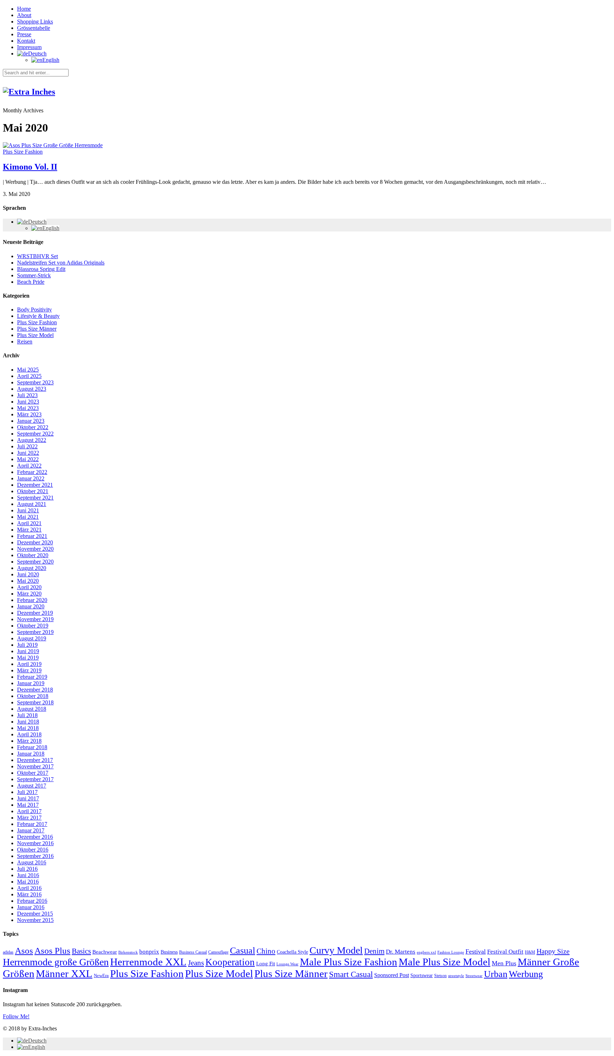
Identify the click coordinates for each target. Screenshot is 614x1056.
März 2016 (29, 894)
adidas (8, 952)
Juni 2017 (28, 798)
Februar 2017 (32, 824)
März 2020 (29, 594)
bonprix (149, 951)
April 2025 (29, 376)
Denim (374, 951)
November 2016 (35, 843)
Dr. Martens (400, 951)
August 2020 (31, 568)
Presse (24, 34)
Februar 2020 (32, 600)
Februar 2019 (32, 677)
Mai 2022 (28, 459)
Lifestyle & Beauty (38, 316)
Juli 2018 (27, 715)
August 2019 (31, 638)
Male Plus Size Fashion (348, 961)
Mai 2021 (28, 517)
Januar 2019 (30, 683)
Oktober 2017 (32, 773)
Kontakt (26, 41)
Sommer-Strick (34, 275)
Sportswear (421, 975)
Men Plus (504, 963)
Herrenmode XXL (148, 961)
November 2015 (35, 920)
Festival (475, 951)
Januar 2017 (30, 830)
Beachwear (104, 952)
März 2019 (29, 670)
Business (169, 952)
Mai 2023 (28, 408)
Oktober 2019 (32, 626)
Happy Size (553, 951)
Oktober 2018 (32, 696)
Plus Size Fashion (23, 152)
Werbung (526, 974)
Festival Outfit (505, 951)
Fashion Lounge (450, 952)
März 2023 (29, 414)
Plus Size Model (35, 335)
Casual (242, 950)
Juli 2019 (27, 645)
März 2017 (29, 818)
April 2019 (29, 664)
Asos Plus (52, 950)
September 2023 (35, 382)
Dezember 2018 (35, 690)
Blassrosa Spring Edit (41, 269)
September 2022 (35, 434)
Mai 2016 (28, 882)
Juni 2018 (28, 722)
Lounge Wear (287, 964)
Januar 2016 (30, 907)
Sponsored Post (391, 975)
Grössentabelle (33, 28)
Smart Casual (351, 974)
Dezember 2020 (35, 542)
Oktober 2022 (32, 427)
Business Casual (193, 952)
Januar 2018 (30, 754)
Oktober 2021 (32, 491)
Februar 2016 (32, 901)
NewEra (101, 975)
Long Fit (265, 963)
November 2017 (35, 766)
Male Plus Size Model (444, 961)
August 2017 (31, 786)
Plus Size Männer (36, 329)
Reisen (24, 341)
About (24, 15)
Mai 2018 (28, 728)
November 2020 (35, 549)
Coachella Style (292, 952)
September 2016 (35, 856)
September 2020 (35, 562)
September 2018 (35, 702)
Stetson (440, 975)
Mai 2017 (28, 805)
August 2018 (31, 709)
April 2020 (29, 587)
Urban (495, 974)
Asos (24, 950)
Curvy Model (336, 950)
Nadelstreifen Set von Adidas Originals (60, 263)
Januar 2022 (30, 478)
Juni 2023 (28, 402)
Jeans (196, 963)
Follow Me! (16, 1016)
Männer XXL (64, 973)
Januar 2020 (30, 606)
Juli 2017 (27, 792)
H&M (530, 952)
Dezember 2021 (35, 485)
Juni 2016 (28, 875)
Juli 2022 (27, 446)
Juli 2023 (27, 395)
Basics (81, 951)
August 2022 (31, 440)
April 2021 (29, 523)
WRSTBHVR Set (37, 256)
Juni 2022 (28, 453)
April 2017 (29, 811)
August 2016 (31, 862)
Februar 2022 (32, 472)
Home (24, 9)
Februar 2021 (32, 536)
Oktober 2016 (32, 850)
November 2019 (35, 619)
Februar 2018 (32, 747)
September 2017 (35, 779)
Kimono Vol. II (30, 166)
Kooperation (230, 962)
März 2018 (29, 741)
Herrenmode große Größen (56, 961)
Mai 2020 (28, 581)
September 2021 (35, 498)
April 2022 (29, 466)
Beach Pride (30, 282)
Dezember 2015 (35, 914)
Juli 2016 (27, 869)
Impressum (29, 47)
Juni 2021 (28, 510)
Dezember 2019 (35, 613)
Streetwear (474, 976)
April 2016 (29, 888)
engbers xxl (426, 952)
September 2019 (35, 632)
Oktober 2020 (32, 555)
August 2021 (31, 504)
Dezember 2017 (35, 760)
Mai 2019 (28, 658)
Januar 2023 (30, 421)
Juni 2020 (28, 574)
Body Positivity (34, 309)
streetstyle (456, 976)
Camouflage (218, 952)
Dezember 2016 (35, 837)
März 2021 (29, 530)
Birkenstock (128, 952)
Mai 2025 (28, 370)
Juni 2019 (28, 651)
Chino (266, 951)
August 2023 (31, 389)
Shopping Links (35, 21)
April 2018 (29, 734)
